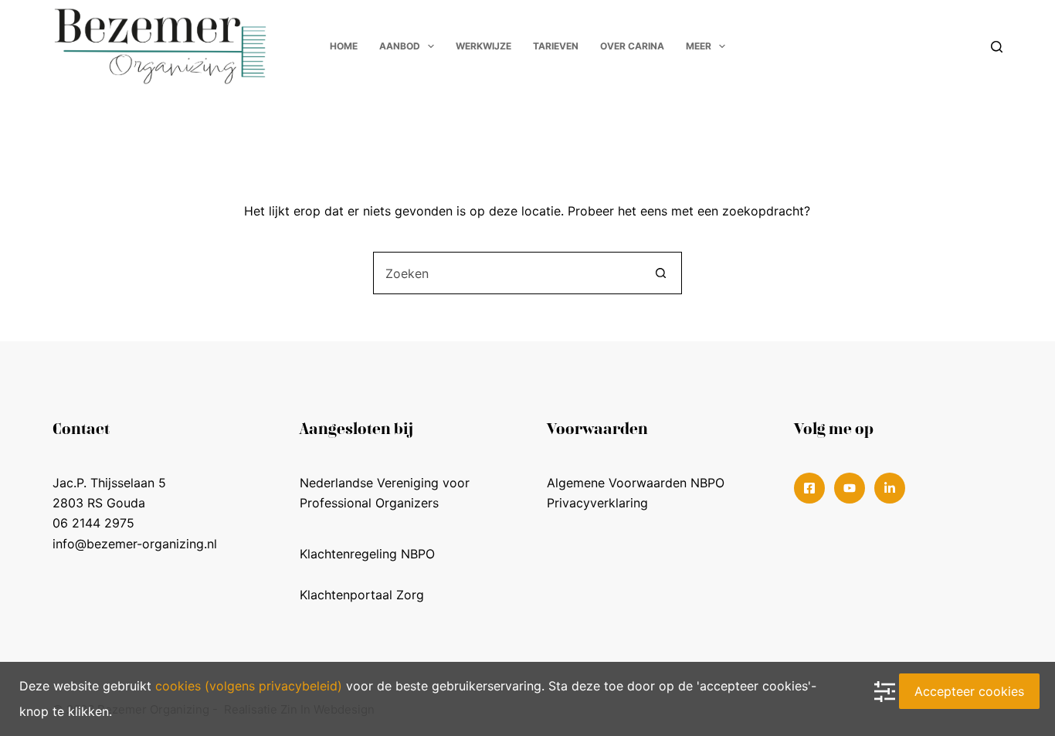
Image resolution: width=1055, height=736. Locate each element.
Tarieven (555, 46)
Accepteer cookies (969, 691)
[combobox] (507, 273)
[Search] (996, 47)
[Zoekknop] (660, 273)
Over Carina (632, 46)
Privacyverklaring (597, 502)
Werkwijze (483, 46)
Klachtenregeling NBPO (367, 553)
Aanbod (399, 46)
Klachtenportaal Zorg (362, 594)
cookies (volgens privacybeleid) (248, 686)
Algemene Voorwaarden (617, 482)
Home (344, 46)
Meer (698, 46)
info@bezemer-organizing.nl (135, 543)
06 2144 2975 (93, 523)
